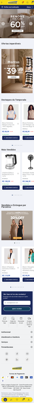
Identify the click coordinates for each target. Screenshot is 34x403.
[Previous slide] (3, 23)
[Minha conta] (28, 399)
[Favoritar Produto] (18, 123)
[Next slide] (31, 23)
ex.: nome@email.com (11, 303)
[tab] (18, 36)
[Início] (5, 399)
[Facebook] (17, 354)
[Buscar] (11, 399)
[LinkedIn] (17, 359)
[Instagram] (7, 354)
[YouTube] (27, 354)
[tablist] (17, 144)
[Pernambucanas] (12, 2)
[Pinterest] (7, 359)
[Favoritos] (17, 399)
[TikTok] (27, 359)
